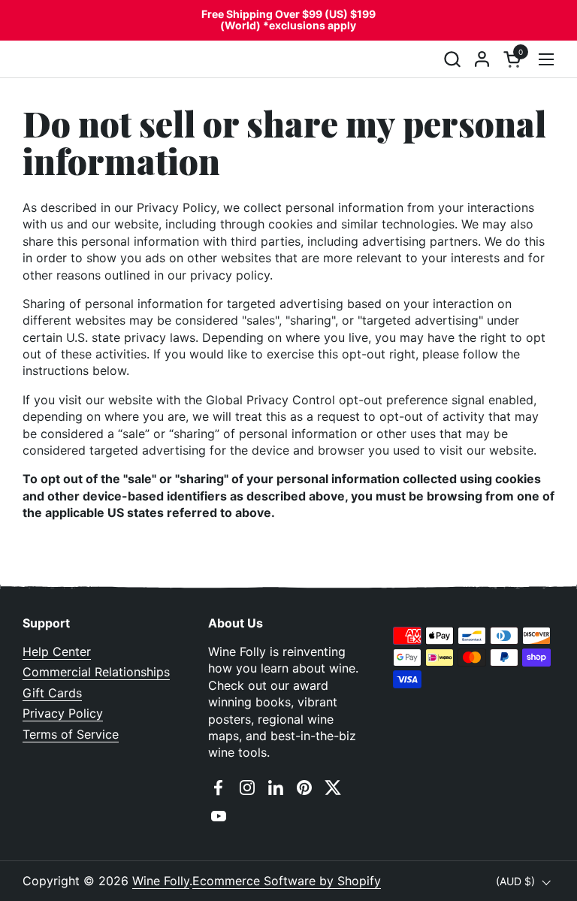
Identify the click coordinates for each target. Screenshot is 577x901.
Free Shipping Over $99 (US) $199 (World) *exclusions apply (288, 20)
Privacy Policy (63, 713)
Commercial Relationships (96, 671)
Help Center (57, 651)
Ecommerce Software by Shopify (286, 880)
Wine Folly (160, 880)
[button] (452, 59)
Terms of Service (71, 734)
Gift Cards (52, 692)
